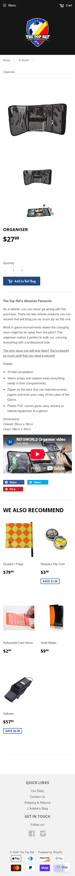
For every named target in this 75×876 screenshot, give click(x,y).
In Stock (24, 60)
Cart (68, 5)
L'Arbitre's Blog (37, 808)
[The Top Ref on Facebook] (32, 834)
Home (6, 60)
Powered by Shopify (50, 852)
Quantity (8, 263)
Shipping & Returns (37, 802)
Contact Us (37, 796)
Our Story (37, 790)
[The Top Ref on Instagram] (43, 834)
